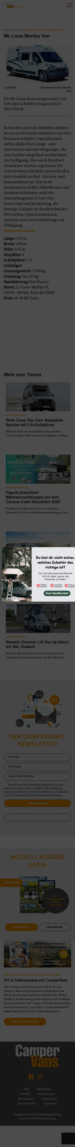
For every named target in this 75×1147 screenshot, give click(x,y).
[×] (37, 573)
